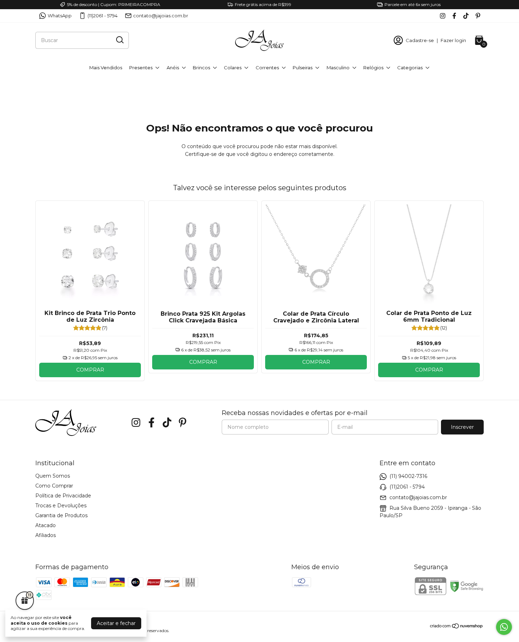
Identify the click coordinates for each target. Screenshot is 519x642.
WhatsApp (60, 15)
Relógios (373, 67)
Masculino (338, 67)
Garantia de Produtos (61, 515)
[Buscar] (119, 40)
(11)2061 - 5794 (103, 15)
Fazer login (453, 40)
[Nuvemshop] (457, 627)
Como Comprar (54, 486)
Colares (232, 67)
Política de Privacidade (63, 495)
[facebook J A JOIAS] (454, 16)
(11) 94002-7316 (408, 476)
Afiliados (45, 535)
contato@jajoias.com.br (160, 15)
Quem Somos (52, 476)
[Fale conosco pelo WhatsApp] (504, 627)
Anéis (173, 67)
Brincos (201, 67)
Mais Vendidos (105, 67)
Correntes (267, 67)
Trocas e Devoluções (60, 505)
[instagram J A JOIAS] (442, 16)
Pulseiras (302, 67)
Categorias (410, 67)
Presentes (141, 67)
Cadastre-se (420, 40)
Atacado (45, 525)
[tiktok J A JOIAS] (466, 16)
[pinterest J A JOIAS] (478, 16)
